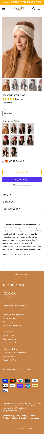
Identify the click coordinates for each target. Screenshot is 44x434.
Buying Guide (8, 332)
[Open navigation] (3, 9)
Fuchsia (5, 140)
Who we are (7, 322)
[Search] (33, 8)
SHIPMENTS (8, 202)
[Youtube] (12, 285)
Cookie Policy (21, 416)
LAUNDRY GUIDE (11, 209)
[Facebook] (4, 285)
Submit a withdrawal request (15, 306)
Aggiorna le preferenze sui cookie (25, 418)
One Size (8, 113)
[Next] (38, 48)
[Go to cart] (38, 8)
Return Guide (8, 336)
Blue (30, 140)
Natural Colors (9, 357)
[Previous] (5, 48)
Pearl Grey (5, 152)
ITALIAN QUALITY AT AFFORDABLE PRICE (22, 2)
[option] (22, 47)
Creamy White (5, 128)
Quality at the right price (13, 315)
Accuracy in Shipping (11, 326)
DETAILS (6, 195)
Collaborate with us (11, 343)
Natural (22, 128)
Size (4, 109)
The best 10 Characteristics (14, 353)
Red (14, 140)
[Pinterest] (20, 285)
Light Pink (30, 128)
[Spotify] (23, 285)
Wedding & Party (10, 360)
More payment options (22, 185)
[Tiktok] (16, 285)
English (30, 370)
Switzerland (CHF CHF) (12, 370)
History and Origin (10, 349)
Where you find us (10, 318)
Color (4, 121)
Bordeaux (22, 140)
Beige (14, 128)
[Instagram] (8, 285)
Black (14, 152)
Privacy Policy (8, 416)
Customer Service (10, 339)
